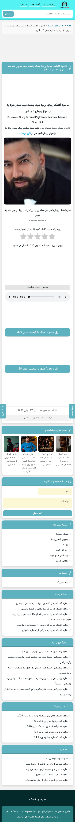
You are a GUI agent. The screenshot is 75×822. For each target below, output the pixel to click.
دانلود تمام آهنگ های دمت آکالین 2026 (48, 726)
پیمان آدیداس (31, 417)
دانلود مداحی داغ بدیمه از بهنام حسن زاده (47, 769)
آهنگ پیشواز (62, 534)
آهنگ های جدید (56, 25)
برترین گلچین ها (60, 539)
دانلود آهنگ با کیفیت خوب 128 (35, 369)
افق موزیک (25, 133)
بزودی (65, 544)
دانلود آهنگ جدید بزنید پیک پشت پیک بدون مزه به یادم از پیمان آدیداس (37, 67)
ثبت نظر (37, 513)
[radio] (52, 237)
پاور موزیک (63, 582)
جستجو (8, 13)
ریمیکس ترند (48, 4)
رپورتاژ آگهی (62, 550)
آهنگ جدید (34, 4)
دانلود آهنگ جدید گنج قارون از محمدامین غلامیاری (42, 625)
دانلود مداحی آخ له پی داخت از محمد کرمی (47, 764)
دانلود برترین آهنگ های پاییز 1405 (50, 732)
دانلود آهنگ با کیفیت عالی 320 (35, 332)
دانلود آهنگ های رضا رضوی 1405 (51, 737)
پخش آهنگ (36, 799)
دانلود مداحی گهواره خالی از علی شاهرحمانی (47, 780)
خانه (69, 25)
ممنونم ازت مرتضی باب (57, 758)
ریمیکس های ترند (59, 555)
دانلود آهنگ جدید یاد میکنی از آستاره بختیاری (45, 630)
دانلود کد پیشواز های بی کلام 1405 (50, 721)
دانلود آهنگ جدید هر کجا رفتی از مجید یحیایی (45, 609)
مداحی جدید (62, 561)
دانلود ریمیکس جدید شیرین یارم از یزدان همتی (44, 651)
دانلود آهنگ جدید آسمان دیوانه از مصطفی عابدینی (42, 603)
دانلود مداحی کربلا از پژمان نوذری (52, 774)
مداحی (24, 4)
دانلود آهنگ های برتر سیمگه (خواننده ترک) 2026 (43, 715)
